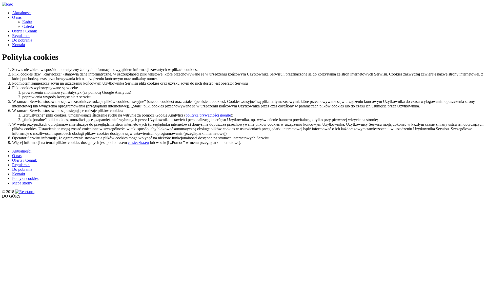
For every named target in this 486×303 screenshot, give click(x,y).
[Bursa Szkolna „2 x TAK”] (7, 4)
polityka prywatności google (208, 115)
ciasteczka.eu (138, 142)
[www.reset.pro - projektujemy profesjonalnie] (24, 192)
